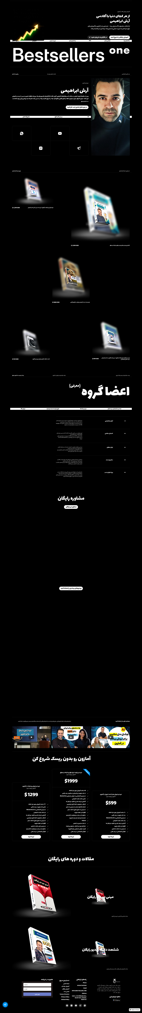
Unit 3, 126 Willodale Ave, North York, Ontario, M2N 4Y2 (79, 998)
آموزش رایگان (65, 989)
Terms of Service (64, 994)
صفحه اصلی (66, 984)
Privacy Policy (65, 997)
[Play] (31, 737)
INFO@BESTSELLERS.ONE (79, 991)
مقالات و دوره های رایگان (71, 859)
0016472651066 (82, 985)
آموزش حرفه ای (65, 986)
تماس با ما (66, 992)
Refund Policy (65, 1000)
